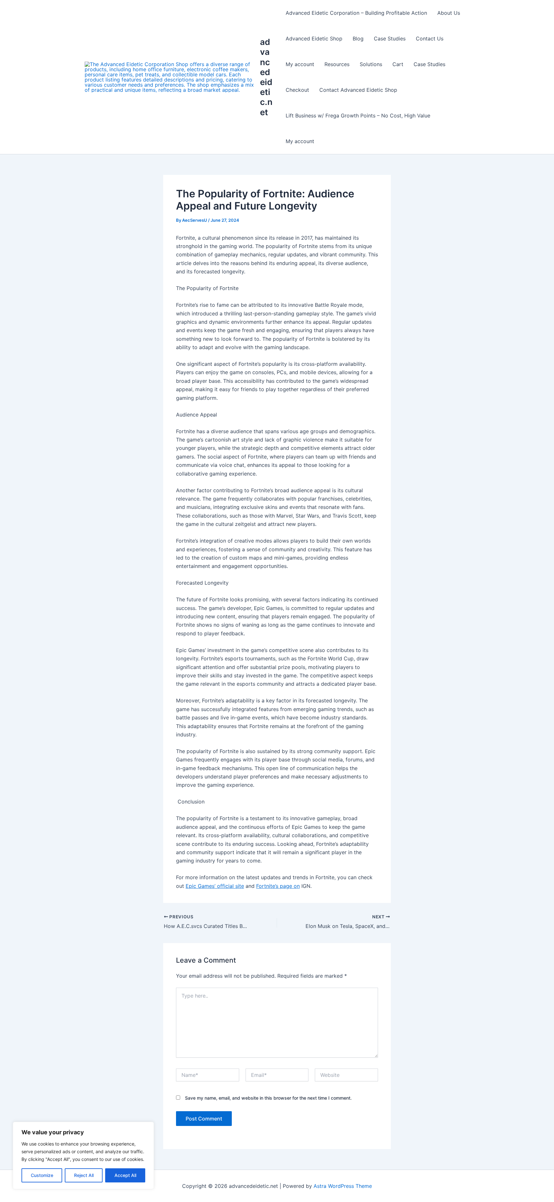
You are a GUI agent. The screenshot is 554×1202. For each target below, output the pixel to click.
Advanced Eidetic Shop (314, 38)
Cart (397, 64)
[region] (83, 1155)
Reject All (84, 1175)
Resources (336, 64)
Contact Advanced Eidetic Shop (358, 90)
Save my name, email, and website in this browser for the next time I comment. (268, 1098)
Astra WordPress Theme (343, 1186)
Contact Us (429, 38)
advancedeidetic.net (266, 77)
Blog (358, 38)
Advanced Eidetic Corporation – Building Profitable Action (356, 13)
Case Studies (390, 38)
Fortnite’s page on (278, 886)
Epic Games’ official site (215, 886)
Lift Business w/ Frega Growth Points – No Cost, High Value (358, 115)
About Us (448, 13)
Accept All (125, 1175)
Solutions (371, 64)
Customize (42, 1175)
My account (300, 64)
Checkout (297, 90)
